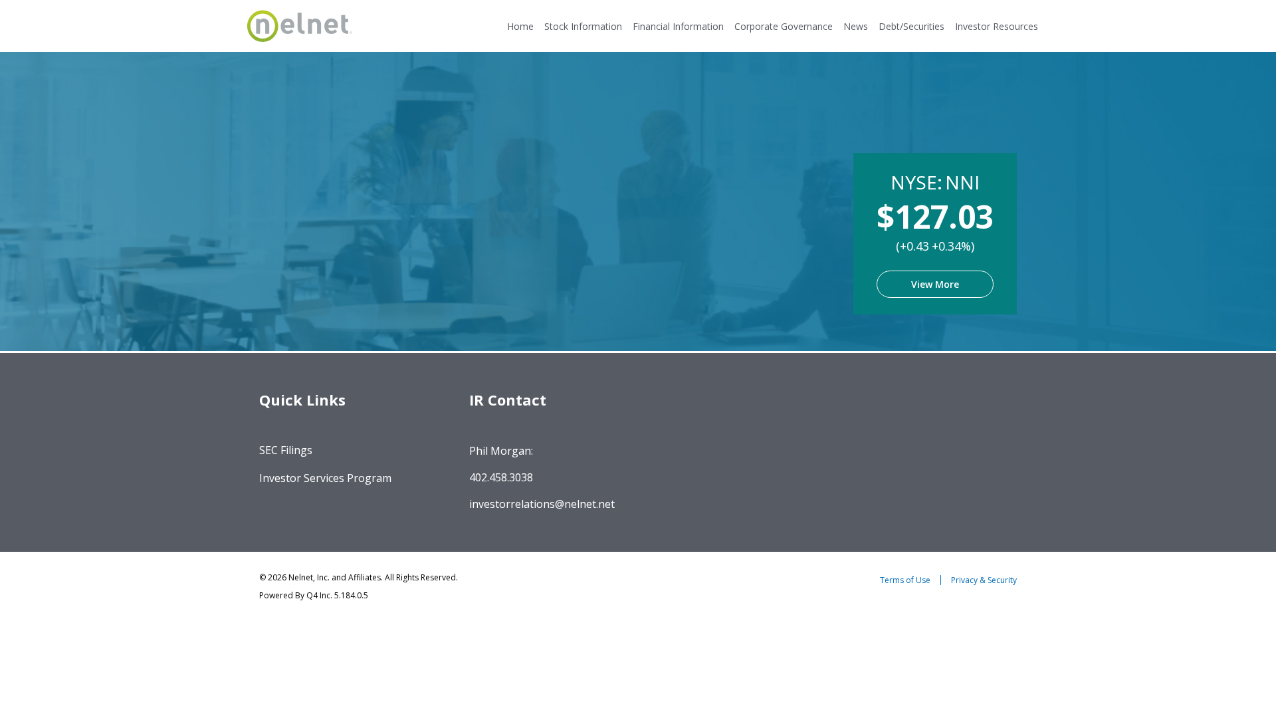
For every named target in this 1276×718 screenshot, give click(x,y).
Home (520, 26)
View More (935, 284)
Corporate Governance (783, 26)
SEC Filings (285, 450)
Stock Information (583, 26)
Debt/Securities (911, 26)
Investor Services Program (325, 478)
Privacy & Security (984, 580)
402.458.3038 (501, 477)
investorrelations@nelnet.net (542, 504)
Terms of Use (905, 580)
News (855, 26)
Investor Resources (996, 26)
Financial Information (678, 26)
